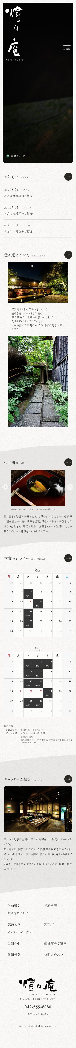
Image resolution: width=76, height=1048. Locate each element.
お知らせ (14, 943)
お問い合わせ (53, 954)
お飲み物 (50, 905)
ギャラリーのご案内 (20, 932)
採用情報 (14, 954)
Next (71, 487)
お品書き (14, 905)
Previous (6, 487)
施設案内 (14, 924)
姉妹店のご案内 (55, 943)
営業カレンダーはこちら (38, 1014)
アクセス (49, 924)
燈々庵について (18, 913)
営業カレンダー (19, 156)
